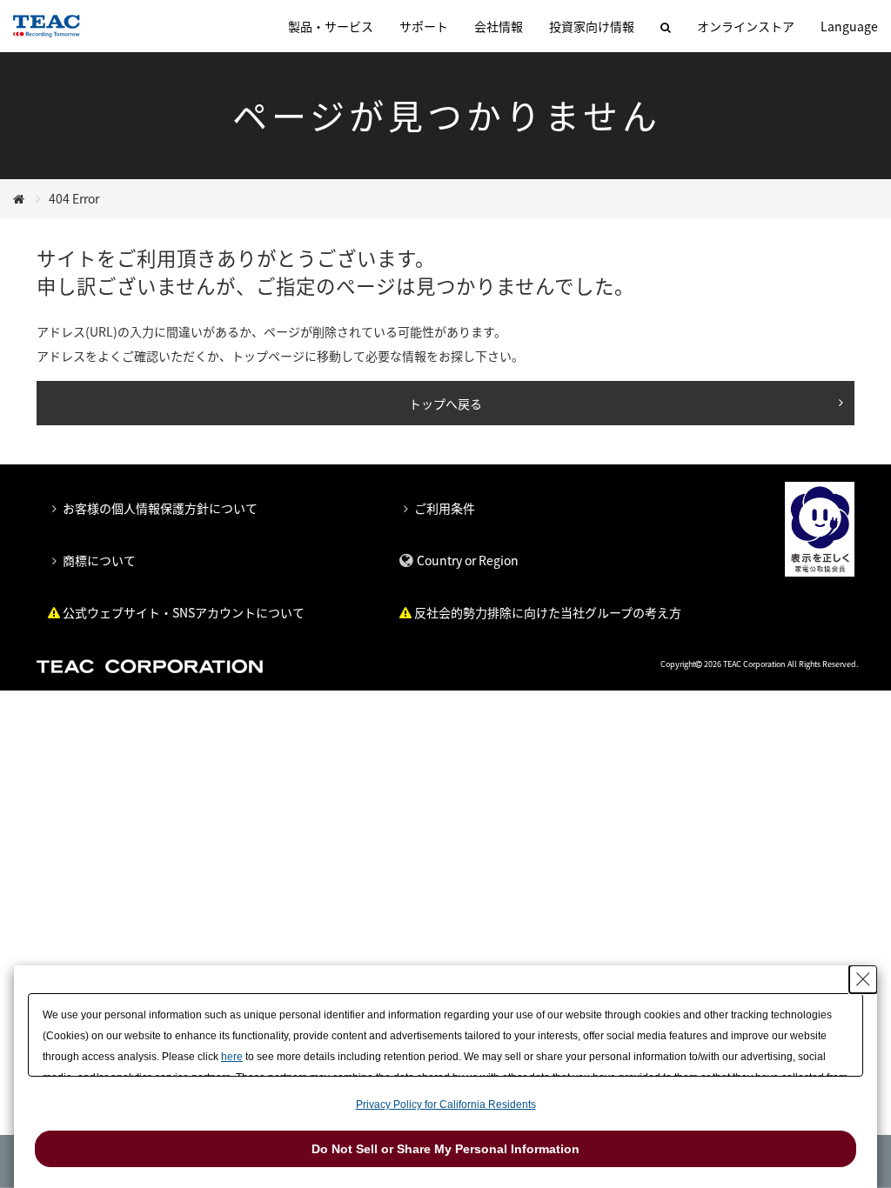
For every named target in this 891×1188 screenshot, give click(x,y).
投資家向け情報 (591, 26)
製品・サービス (330, 26)
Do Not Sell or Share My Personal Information (445, 1149)
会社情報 (498, 26)
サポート (423, 26)
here (232, 1057)
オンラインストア (745, 26)
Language (849, 26)
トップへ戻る (445, 403)
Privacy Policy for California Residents (446, 1104)
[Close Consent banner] (863, 979)
